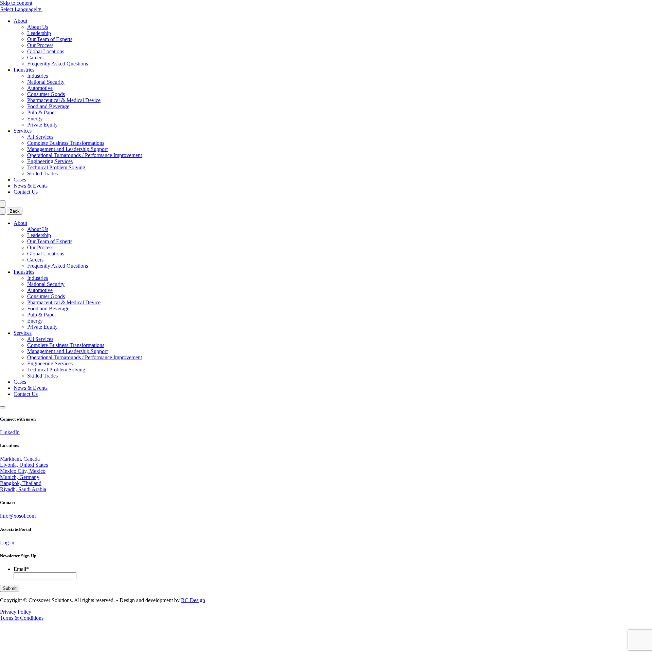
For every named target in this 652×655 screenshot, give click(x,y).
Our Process (40, 45)
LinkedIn (10, 432)
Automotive (40, 88)
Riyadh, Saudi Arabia (23, 489)
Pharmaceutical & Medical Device (64, 100)
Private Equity (42, 125)
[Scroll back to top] (2, 407)
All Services (40, 137)
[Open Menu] (2, 204)
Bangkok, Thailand (20, 483)
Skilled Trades (42, 173)
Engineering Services (50, 161)
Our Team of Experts (49, 39)
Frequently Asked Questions (57, 63)
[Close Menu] (2, 211)
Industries (24, 70)
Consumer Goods (46, 94)
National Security (46, 82)
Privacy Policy (15, 612)
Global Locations (45, 51)
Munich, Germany (19, 477)
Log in (7, 542)
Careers (35, 57)
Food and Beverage (48, 106)
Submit (10, 588)
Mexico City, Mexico (23, 471)
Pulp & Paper (41, 112)
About (20, 21)
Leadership (39, 33)
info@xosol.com (18, 516)
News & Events (31, 186)
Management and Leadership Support (67, 149)
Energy (35, 118)
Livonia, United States (24, 465)
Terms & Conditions (21, 618)
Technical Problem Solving (56, 167)
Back (15, 211)
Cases (20, 179)
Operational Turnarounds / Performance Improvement (84, 155)
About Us (37, 27)
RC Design (193, 600)
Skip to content (16, 3)
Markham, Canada (20, 459)
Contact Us (26, 192)
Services (23, 131)
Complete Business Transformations (65, 143)
